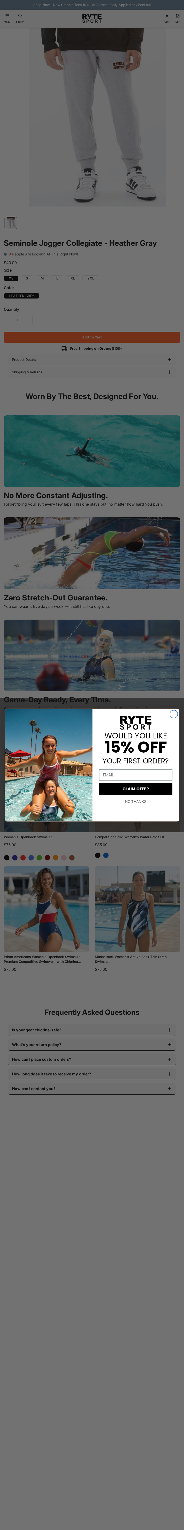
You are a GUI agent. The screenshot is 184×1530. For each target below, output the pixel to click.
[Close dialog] (174, 714)
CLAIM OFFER (135, 788)
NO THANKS (135, 802)
